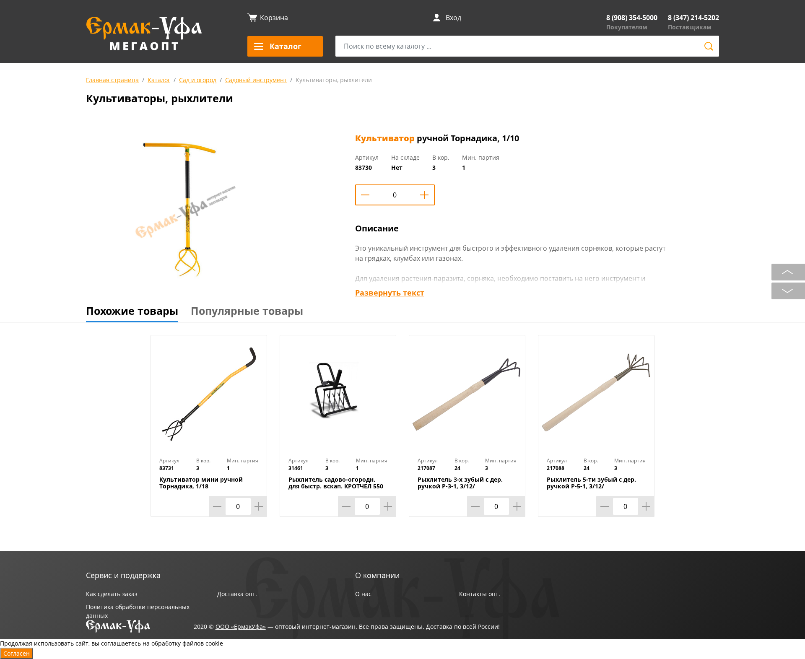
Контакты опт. (479, 594)
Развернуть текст (389, 293)
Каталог (159, 80)
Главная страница (112, 80)
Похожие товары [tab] (132, 311)
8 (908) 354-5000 (631, 17)
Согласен (16, 653)
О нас (363, 594)
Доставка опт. (237, 594)
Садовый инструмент (256, 80)
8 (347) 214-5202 (693, 17)
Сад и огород (197, 80)
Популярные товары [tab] (247, 311)
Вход (453, 17)
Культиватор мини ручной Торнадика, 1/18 (201, 483)
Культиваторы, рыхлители (334, 80)
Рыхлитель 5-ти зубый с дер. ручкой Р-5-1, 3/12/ (591, 483)
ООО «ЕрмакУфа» (241, 626)
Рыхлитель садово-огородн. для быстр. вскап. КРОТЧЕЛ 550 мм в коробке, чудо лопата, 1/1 (336, 486)
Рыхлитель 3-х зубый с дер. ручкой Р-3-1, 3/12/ (460, 483)
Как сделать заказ (112, 594)
